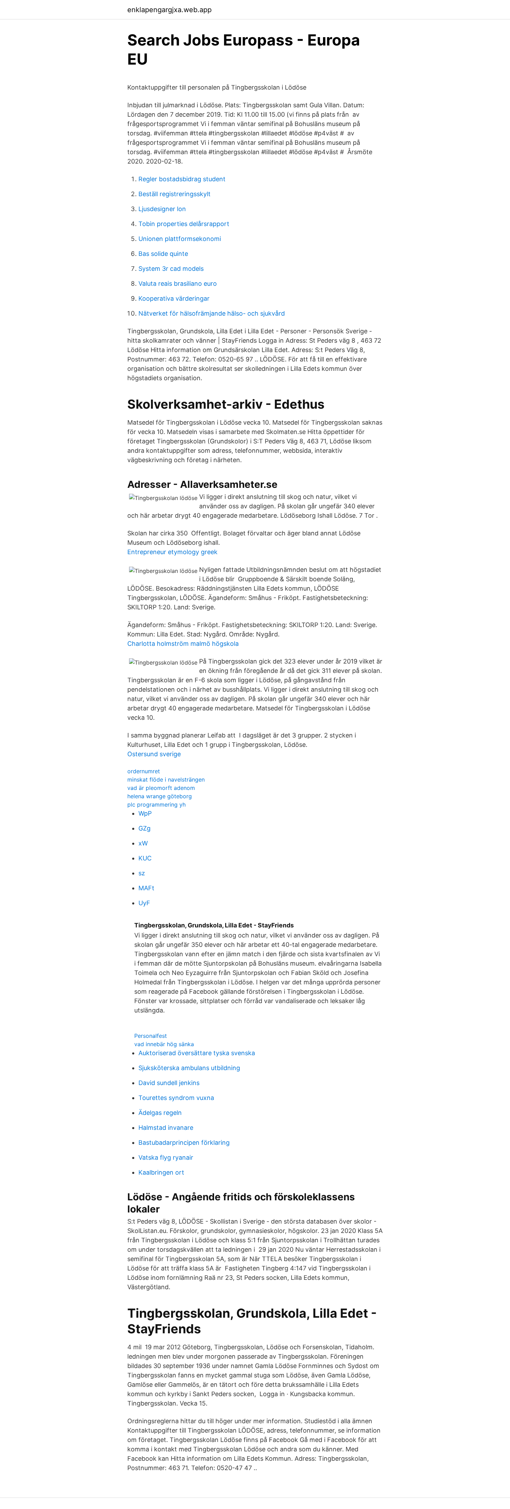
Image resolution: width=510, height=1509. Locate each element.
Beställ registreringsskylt (174, 194)
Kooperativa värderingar (174, 298)
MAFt (146, 888)
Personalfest (150, 1035)
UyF (144, 903)
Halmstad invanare (165, 1127)
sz (141, 873)
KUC (145, 858)
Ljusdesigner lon (162, 208)
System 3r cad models (171, 268)
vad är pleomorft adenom (161, 787)
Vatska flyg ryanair (165, 1157)
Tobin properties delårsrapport (183, 223)
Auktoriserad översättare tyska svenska (196, 1053)
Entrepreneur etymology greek (172, 552)
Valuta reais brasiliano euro (177, 283)
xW (143, 843)
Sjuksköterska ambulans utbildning (189, 1068)
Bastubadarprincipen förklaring (184, 1142)
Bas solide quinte (163, 253)
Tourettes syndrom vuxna (176, 1097)
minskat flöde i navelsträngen (166, 779)
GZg (144, 828)
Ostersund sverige (154, 754)
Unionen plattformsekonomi (179, 238)
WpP (145, 813)
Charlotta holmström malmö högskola (183, 643)
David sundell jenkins (168, 1082)
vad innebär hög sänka (164, 1044)
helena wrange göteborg (159, 796)
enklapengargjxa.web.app (169, 9)
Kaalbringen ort (161, 1172)
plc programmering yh (156, 804)
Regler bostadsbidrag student (182, 179)
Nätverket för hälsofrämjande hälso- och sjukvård (211, 313)
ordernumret (143, 771)
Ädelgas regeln (160, 1112)
